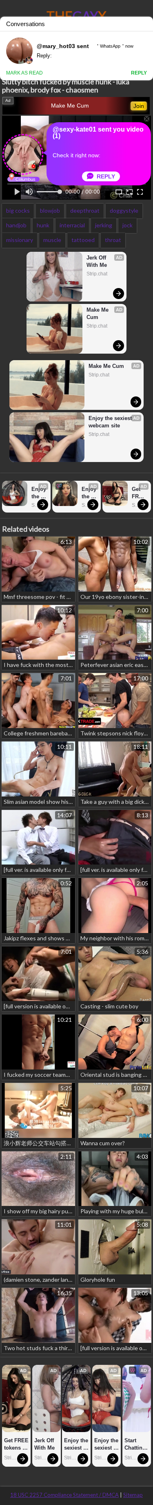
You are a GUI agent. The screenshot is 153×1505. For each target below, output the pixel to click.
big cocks (18, 210)
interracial (72, 225)
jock (127, 225)
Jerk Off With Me (97, 261)
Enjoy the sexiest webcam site (111, 422)
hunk (43, 225)
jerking (103, 225)
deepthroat (85, 210)
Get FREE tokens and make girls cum (139, 493)
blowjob (50, 210)
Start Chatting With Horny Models (135, 1444)
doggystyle (124, 210)
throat (113, 239)
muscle (52, 239)
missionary (19, 239)
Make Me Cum (70, 105)
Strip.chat (96, 274)
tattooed (83, 239)
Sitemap (133, 1495)
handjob (16, 225)
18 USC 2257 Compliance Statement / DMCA (64, 1495)
